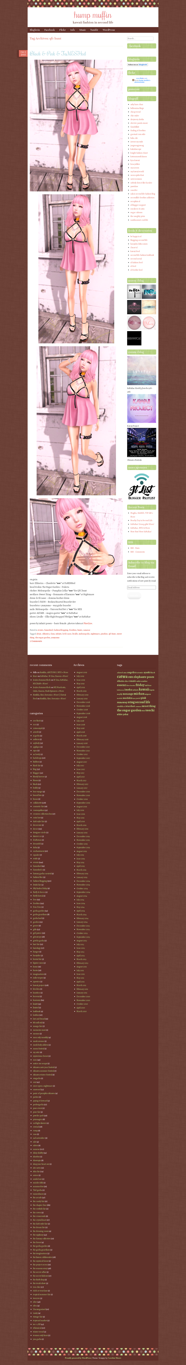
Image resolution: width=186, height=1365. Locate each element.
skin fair (36, 1171)
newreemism (136, 179)
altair (38, 633)
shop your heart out (41, 1164)
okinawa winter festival (42, 1074)
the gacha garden (40, 1246)
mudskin (127, 698)
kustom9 (36, 1000)
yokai (125, 714)
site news (37, 1167)
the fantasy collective (41, 1238)
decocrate (37, 825)
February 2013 (82, 963)
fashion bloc (38, 877)
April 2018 (81, 732)
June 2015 (81, 858)
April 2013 (81, 955)
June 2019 (81, 680)
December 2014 (83, 881)
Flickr (62, 29)
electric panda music (139, 123)
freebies (72, 630)
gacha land (37, 918)
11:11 (34, 724)
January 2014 (82, 922)
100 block (37, 720)
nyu (134, 698)
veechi (149, 710)
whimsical (37, 1328)
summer (138, 706)
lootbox (36, 1015)
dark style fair (38, 821)
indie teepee (38, 977)
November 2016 (83, 795)
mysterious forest (40, 1056)
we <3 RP (36, 1324)
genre (35, 925)
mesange (128, 694)
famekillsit (134, 126)
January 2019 (82, 698)
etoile (35, 858)
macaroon (134, 167)
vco (143, 710)
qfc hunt (112, 633)
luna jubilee (135, 164)
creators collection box (42, 813)
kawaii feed (135, 251)
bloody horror (38, 776)
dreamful (37, 843)
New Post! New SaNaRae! (141, 531)
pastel (138, 698)
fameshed (48, 630)
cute (130, 677)
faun (53, 633)
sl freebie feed (136, 270)
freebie (132, 685)
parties (36, 1097)
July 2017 (80, 765)
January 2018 (82, 743)
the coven (37, 1212)
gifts (35, 929)
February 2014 (82, 918)
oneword (37, 1089)
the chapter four (40, 1205)
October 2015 (82, 843)
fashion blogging (61, 630)
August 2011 (82, 966)
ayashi (147, 672)
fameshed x (38, 869)
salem (35, 1145)
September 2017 (83, 758)
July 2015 (80, 855)
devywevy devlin (137, 119)
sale (34, 1141)
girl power (37, 933)
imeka (128, 690)
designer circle (39, 832)
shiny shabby (38, 1152)
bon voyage (37, 791)
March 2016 (81, 825)
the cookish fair (39, 1208)
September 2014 (83, 892)
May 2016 (80, 817)
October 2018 (82, 709)
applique (36, 747)
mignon (148, 694)
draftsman (37, 840)
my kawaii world (137, 171)
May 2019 (80, 683)
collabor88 (37, 802)
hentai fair (37, 959)
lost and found (39, 1018)
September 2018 (83, 713)
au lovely (36, 754)
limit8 (35, 1004)
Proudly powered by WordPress (78, 1358)
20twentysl (37, 728)
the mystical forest (40, 1261)
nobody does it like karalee (141, 182)
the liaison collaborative (42, 1257)
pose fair (36, 1112)
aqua (35, 750)
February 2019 (82, 694)
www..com (141, 78)
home (35, 966)
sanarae (86, 630)
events (40, 630)
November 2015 (83, 840)
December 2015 (83, 836)
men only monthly (40, 1037)
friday (140, 685)
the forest (37, 1242)
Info (72, 29)
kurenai (36, 996)
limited (36, 1007)
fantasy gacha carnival (42, 873)
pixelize (104, 633)
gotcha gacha (38, 940)
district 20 (37, 836)
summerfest (38, 1186)
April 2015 (81, 866)
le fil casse (66, 633)
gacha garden (38, 910)
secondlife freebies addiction (142, 197)
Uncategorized (39, 1309)
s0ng (131, 702)
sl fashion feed (136, 262)
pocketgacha (38, 1104)
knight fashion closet (139, 153)
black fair (37, 765)
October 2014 (82, 888)
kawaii (144, 689)
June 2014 (81, 903)
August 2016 (82, 806)
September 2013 (83, 937)
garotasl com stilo (137, 134)
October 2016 (82, 799)
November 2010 (83, 1000)
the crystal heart (39, 1220)
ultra (35, 1305)
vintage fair (37, 1316)
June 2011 (81, 974)
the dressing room (41, 1231)
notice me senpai (40, 1063)
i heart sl (133, 247)
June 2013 (81, 948)
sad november (39, 1138)
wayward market (40, 1320)
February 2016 (82, 828)
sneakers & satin (137, 208)
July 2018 (80, 720)
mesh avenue (38, 1041)
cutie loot (37, 817)
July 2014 (80, 899)
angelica (132, 672)
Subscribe (134, 595)
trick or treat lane (40, 1290)
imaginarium (38, 974)
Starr (35, 676)
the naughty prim (137, 216)
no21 (35, 1059)
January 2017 (82, 788)
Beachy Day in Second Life (141, 520)
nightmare (95, 633)
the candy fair (38, 1201)
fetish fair (37, 884)
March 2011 (81, 985)
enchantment (38, 851)
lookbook (36, 1011)
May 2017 (80, 773)
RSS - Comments (137, 551)
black (152, 672)
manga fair (37, 1026)
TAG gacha (37, 1190)
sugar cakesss (136, 212)
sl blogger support (138, 205)
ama (125, 672)
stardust (130, 706)
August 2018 (82, 717)
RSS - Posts (135, 548)
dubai (35, 847)
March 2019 (81, 691)
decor (35, 828)
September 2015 (83, 847)
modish (119, 698)
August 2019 (82, 672)
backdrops (37, 758)
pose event (37, 1108)
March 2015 (81, 870)
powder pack (38, 1115)
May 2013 (80, 951)
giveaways (37, 936)
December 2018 (83, 702)
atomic (140, 672)
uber (35, 1302)
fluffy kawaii (38, 895)
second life (142, 702)
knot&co (36, 992)
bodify (35, 787)
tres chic (36, 1287)
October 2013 (82, 933)
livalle (75, 633)
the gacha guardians (41, 1249)
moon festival (38, 1048)
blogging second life (138, 240)
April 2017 (81, 776)
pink (143, 698)
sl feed (133, 266)
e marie (132, 680)
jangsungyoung (137, 145)
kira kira (36, 989)
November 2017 (83, 750)
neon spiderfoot (137, 175)
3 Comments (36, 641)
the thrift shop (38, 1279)
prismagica (37, 1119)
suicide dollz (38, 1182)
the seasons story (40, 1268)
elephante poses (144, 677)
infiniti (58, 633)
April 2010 (81, 1007)
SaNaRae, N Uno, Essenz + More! (54, 676)
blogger (36, 773)
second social (136, 258)
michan (139, 693)
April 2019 (81, 687)
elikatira (46, 633)
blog (34, 769)
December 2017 (83, 747)
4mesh (36, 732)
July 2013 (80, 944)
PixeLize (88, 623)
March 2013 (81, 959)
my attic (36, 1052)
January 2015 (82, 877)
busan (35, 799)
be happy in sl (135, 236)
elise (126, 681)
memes (36, 1033)
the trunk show (39, 1283)
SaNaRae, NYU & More (140, 528)
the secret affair (39, 1272)
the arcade (37, 1197)
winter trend (38, 1331)
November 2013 (83, 929)
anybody (36, 743)
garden (36, 922)
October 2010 (82, 1004)
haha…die (134, 138)
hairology (37, 948)
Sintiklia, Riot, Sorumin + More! (53, 698)
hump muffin (93, 14)
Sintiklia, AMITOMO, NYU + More (54, 672)
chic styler (134, 115)
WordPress (109, 29)
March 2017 (81, 780)
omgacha (37, 1078)
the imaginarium (40, 1253)
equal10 (36, 855)
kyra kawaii (135, 160)
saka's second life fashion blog (142, 193)
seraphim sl (135, 201)
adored (120, 672)
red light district (39, 1123)
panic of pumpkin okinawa (44, 1093)
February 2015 (82, 873)
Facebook (49, 29)
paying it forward (40, 1100)
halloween (120, 690)
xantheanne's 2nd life (139, 220)
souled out (37, 1179)
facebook (135, 46)
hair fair (36, 944)
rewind (36, 1126)
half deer (148, 685)
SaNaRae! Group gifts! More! (142, 524)
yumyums (55, 637)
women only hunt (40, 1335)
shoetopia (37, 1160)
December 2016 (83, 791)
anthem (36, 739)
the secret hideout (40, 1275)
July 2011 (80, 970)
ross (35, 1134)
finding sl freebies (138, 130)
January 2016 (82, 832)
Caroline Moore (114, 1358)
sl (124, 706)
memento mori (39, 1030)
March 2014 (81, 914)
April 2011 (81, 981)
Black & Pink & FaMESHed (58, 53)
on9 (34, 1082)
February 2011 (82, 989)
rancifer (133, 190)
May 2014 (80, 907)
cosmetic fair (38, 806)
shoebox (36, 1156)
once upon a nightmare (43, 1086)
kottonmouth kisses (138, 156)
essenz (121, 685)
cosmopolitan (38, 810)
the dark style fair (40, 1223)
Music (82, 29)
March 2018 (81, 735)
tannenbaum (38, 1194)
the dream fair (39, 1227)
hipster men (38, 963)
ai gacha (36, 735)
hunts (79, 630)
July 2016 (80, 810)
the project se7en (40, 1264)
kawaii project (38, 985)
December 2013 (83, 925)
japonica (36, 981)
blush (35, 784)
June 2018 (81, 724)
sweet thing (148, 706)
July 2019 (80, 676)
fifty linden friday (40, 888)
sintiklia (120, 706)
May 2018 (80, 728)
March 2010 (82, 1011)
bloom (35, 780)
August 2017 (82, 762)
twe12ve (36, 1298)
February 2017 (82, 784)
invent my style (136, 141)
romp (35, 1130)
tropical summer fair (41, 1294)
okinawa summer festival (43, 1071)
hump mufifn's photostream (142, 81)
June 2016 (81, 814)
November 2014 (83, 884)
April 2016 (81, 821)
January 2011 (82, 992)
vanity (35, 1313)
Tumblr (94, 29)
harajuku (36, 955)
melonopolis (84, 633)
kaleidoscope (135, 149)
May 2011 (80, 978)
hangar (36, 951)
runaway (122, 702)
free (35, 899)
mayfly (119, 694)
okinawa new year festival (43, 1067)
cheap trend (135, 111)
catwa (122, 676)
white (119, 714)
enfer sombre (141, 681)
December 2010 (83, 996)
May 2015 (80, 862)
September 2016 (83, 802)
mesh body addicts (40, 1044)
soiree (35, 1175)
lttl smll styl (37, 1022)
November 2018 (83, 706)
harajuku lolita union (138, 243)
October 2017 (82, 754)
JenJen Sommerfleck (42, 680)
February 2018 (82, 739)
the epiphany (38, 1234)
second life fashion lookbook (142, 255)
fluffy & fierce (39, 892)
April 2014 (81, 910)
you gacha (37, 1339)
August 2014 (82, 896)
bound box (37, 795)
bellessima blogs (137, 108)
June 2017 (81, 769)
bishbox (36, 761)
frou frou (37, 907)
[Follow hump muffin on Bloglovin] (137, 65)
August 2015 (82, 851)
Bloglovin (35, 29)
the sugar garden (42, 637)
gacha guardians (40, 914)
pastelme (134, 186)
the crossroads (39, 1216)
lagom (151, 690)
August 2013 (82, 940)
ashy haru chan (136, 104)
